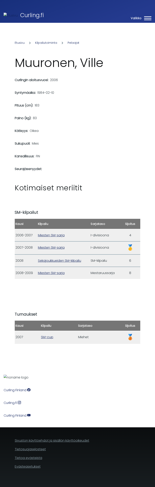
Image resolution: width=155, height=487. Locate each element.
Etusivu (20, 43)
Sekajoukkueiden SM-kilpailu (59, 260)
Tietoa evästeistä (28, 458)
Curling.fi (32, 15)
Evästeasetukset (28, 466)
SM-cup (47, 337)
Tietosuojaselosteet (30, 449)
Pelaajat (73, 43)
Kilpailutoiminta (46, 43)
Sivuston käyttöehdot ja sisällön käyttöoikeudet (52, 440)
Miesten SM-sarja (51, 235)
